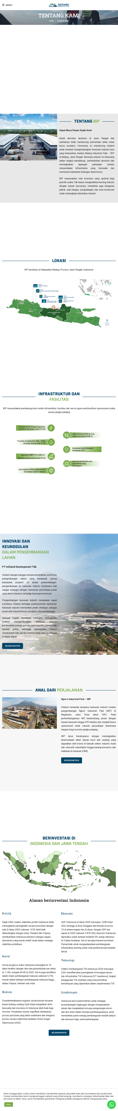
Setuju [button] (8, 1104)
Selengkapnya (59, 1033)
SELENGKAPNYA (12, 646)
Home (51, 21)
